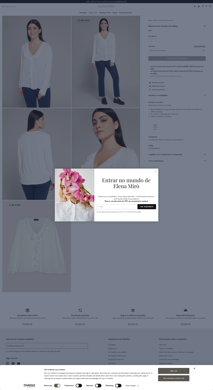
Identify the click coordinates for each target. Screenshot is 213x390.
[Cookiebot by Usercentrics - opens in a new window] (29, 385)
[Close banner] (194, 368)
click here (109, 376)
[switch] (79, 385)
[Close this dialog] (156, 171)
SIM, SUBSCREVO (146, 207)
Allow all (173, 371)
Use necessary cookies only (173, 378)
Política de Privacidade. (134, 212)
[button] (156, 171)
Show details (131, 386)
